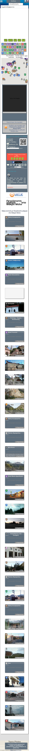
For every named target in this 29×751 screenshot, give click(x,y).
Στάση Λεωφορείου (14, 217)
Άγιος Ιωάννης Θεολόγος (16, 361)
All (23, 40)
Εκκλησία (11, 231)
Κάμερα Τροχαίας (14, 505)
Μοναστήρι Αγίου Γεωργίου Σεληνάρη (16, 462)
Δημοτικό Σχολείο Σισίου (16, 692)
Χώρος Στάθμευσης (14, 260)
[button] (3, 68)
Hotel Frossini (12, 332)
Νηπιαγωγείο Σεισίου (15, 720)
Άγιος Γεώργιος (13, 375)
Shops (10, 548)
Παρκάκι (10, 591)
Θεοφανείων (12, 346)
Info (15, 40)
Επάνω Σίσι (12, 246)
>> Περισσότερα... (20, 226)
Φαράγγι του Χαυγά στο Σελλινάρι (16, 405)
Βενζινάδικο (12, 490)
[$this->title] (16, 196)
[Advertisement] (14, 22)
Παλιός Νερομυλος (14, 433)
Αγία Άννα (11, 447)
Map (5, 40)
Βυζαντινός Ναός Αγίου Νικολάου (16, 620)
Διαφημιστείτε (7, 750)
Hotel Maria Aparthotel (15, 476)
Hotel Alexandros (13, 275)
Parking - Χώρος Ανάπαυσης (15, 318)
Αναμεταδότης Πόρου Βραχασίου (16, 707)
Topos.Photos (14, 742)
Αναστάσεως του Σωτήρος (15, 534)
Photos (10, 40)
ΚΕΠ (9, 677)
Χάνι (9, 663)
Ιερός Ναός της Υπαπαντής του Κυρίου (16, 649)
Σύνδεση (3, 750)
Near (19, 40)
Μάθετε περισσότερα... (16, 750)
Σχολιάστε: (10, 187)
